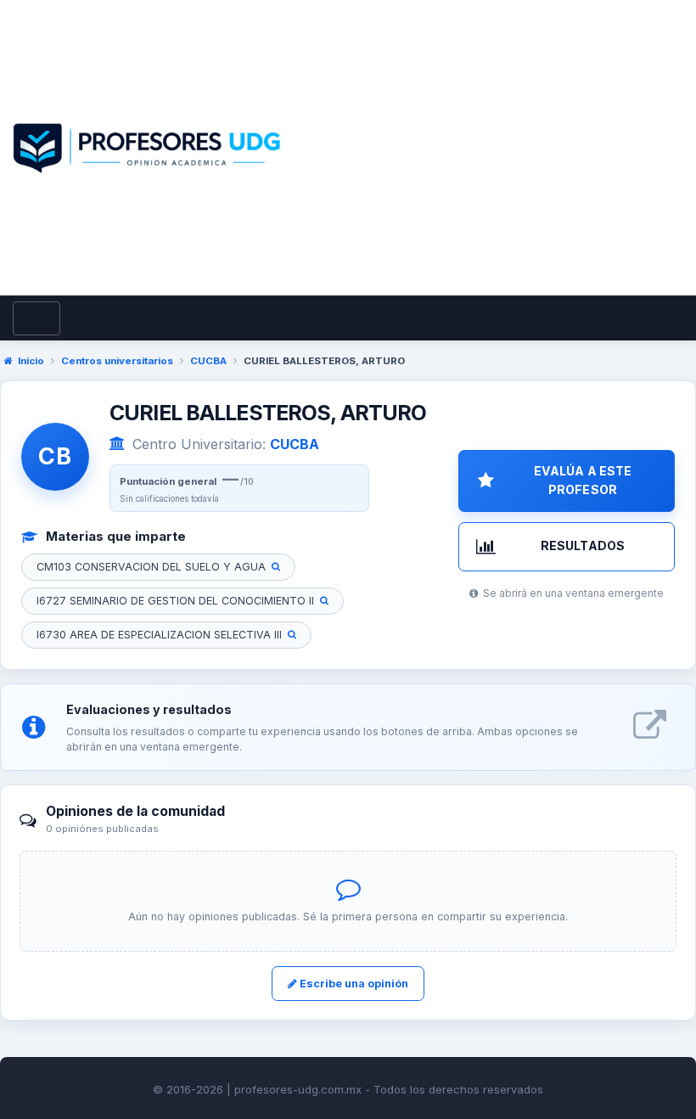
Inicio (31, 361)
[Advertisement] (490, 167)
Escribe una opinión (352, 983)
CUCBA (208, 361)
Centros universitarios (117, 361)
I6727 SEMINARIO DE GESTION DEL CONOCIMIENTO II (175, 600)
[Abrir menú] (36, 318)
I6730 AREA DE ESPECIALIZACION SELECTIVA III (159, 634)
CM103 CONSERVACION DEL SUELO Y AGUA (151, 566)
